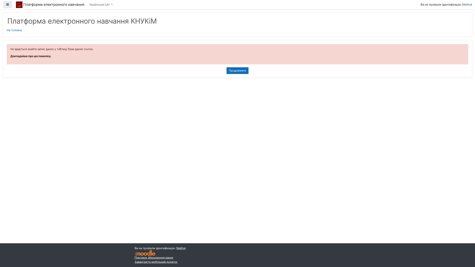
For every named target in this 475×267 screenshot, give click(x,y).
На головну (14, 30)
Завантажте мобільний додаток (156, 262)
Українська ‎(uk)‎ (99, 4)
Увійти (467, 4)
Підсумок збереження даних (154, 257)
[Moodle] (145, 253)
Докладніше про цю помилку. (30, 56)
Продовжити (237, 70)
